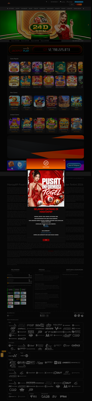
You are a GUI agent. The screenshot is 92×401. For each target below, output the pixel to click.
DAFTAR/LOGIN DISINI (46, 232)
